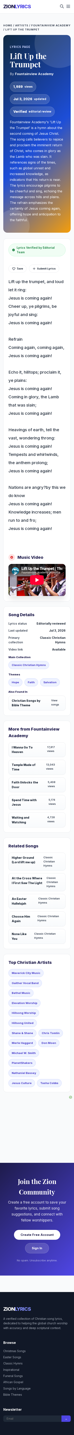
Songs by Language (17, 1388)
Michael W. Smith (24, 1053)
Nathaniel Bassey (24, 1073)
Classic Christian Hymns (29, 665)
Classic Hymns (13, 1363)
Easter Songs (12, 1357)
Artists (21, 25)
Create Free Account (37, 1235)
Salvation (50, 682)
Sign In (37, 1248)
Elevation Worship (24, 1003)
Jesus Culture (22, 1083)
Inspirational (11, 1369)
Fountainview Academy (51, 25)
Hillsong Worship (24, 1012)
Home (7, 25)
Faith (31, 682)
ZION (17, 6)
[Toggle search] (62, 6)
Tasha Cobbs (49, 1083)
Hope (15, 682)
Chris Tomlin (51, 1033)
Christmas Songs (14, 1351)
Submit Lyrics (46, 268)
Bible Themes (12, 1394)
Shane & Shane (22, 1033)
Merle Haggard (22, 1043)
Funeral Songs (13, 1376)
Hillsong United (23, 1023)
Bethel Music (21, 993)
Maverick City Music (26, 973)
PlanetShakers (22, 1062)
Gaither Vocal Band (25, 983)
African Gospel (13, 1382)
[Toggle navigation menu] (68, 6)
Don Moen (49, 1043)
